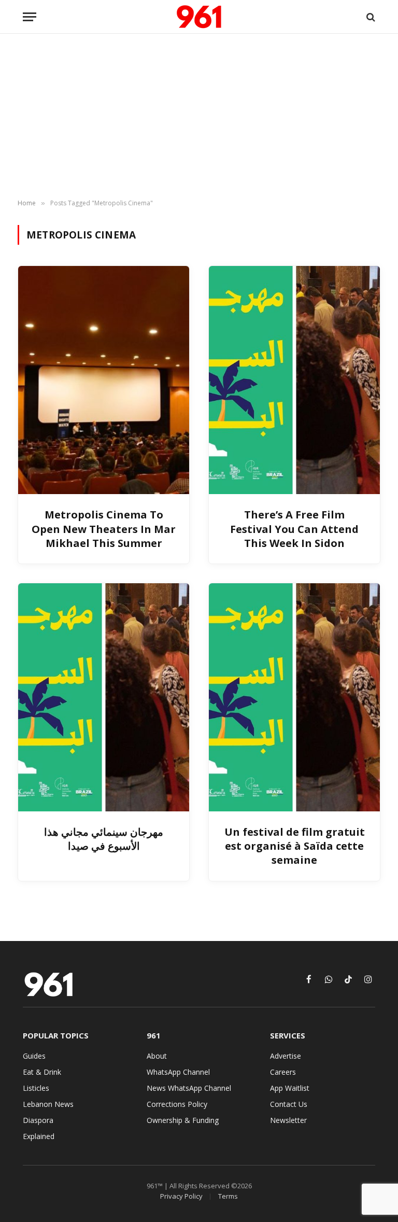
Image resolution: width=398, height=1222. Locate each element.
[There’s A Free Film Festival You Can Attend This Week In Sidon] (294, 380)
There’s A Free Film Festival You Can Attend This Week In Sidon (294, 529)
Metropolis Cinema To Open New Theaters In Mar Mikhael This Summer (104, 529)
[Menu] (29, 17)
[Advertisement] (199, 116)
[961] (199, 17)
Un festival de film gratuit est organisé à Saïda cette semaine (294, 846)
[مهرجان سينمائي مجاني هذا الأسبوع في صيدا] (103, 697)
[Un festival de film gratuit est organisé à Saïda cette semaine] (294, 697)
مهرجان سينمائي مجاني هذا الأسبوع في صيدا (103, 839)
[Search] (369, 17)
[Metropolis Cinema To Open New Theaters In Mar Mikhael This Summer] (103, 380)
